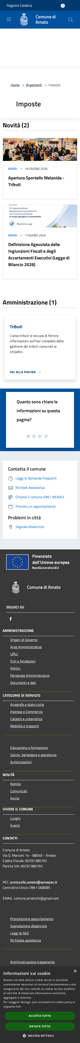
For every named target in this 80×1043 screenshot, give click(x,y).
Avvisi (12, 168)
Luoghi (15, 818)
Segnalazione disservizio (28, 926)
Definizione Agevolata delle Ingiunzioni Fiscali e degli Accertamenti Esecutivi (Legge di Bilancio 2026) (39, 254)
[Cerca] (70, 19)
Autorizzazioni (21, 762)
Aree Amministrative (26, 647)
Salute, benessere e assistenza (33, 754)
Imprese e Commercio (26, 711)
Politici (15, 668)
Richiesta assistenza (25, 940)
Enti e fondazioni (23, 661)
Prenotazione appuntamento (31, 918)
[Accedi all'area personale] (62, 5)
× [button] (75, 971)
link (18, 1006)
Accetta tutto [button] (40, 1016)
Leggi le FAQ (19, 933)
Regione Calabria (19, 5)
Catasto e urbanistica (26, 718)
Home (15, 85)
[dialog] (40, 1004)
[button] (40, 1035)
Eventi (15, 825)
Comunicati (18, 791)
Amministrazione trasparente (32, 962)
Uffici (14, 654)
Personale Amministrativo (30, 675)
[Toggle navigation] (9, 19)
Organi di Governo (24, 639)
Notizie (15, 783)
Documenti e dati (23, 682)
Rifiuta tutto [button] (39, 1026)
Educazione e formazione (29, 747)
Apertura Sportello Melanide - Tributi (36, 181)
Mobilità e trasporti (24, 726)
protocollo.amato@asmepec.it (33, 882)
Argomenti (34, 85)
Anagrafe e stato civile (27, 704)
